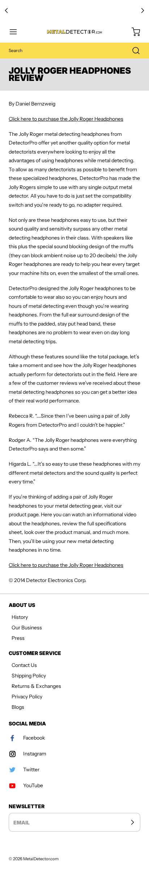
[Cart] (132, 32)
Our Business (27, 627)
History (20, 617)
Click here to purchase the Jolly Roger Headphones (66, 119)
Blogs (18, 707)
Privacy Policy (27, 696)
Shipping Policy (29, 675)
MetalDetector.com (41, 858)
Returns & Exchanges (36, 686)
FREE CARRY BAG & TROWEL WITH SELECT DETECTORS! (75, 10)
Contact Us (24, 665)
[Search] (132, 51)
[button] (17, 32)
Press (18, 638)
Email (21, 822)
